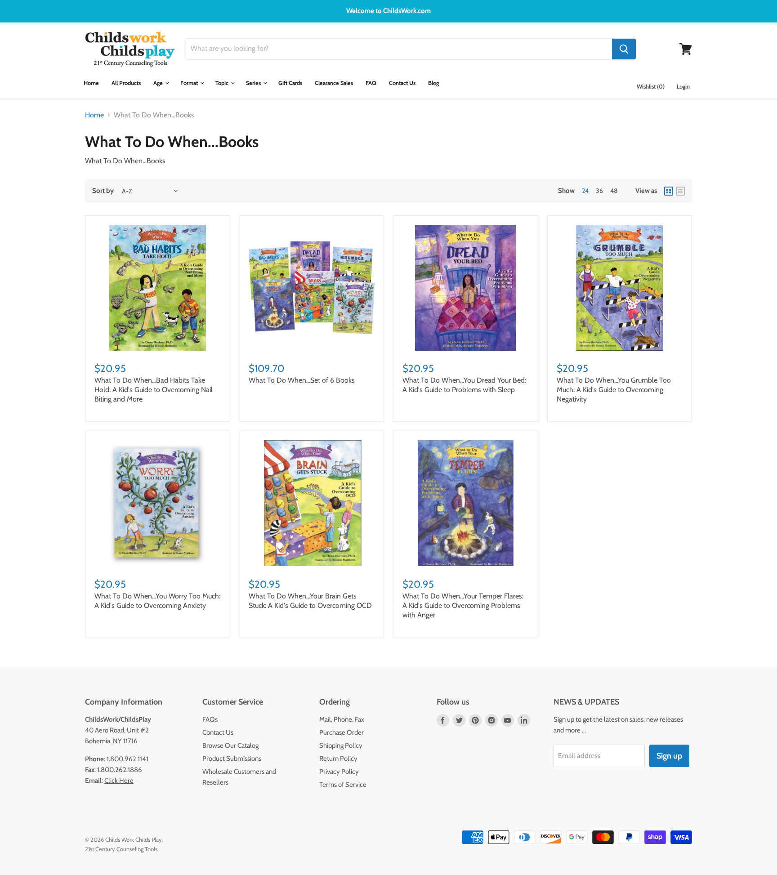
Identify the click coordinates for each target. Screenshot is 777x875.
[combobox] (399, 49)
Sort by (103, 191)
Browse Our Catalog (230, 745)
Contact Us (402, 83)
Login (683, 86)
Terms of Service (342, 785)
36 (599, 191)
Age (158, 83)
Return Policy (338, 758)
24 (585, 191)
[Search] (624, 49)
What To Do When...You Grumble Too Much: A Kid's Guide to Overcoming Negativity (614, 389)
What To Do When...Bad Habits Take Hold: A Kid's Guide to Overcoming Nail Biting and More (153, 389)
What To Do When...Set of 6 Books (302, 380)
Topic (222, 83)
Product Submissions (231, 758)
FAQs (210, 719)
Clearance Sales (334, 83)
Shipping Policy (340, 745)
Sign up (669, 756)
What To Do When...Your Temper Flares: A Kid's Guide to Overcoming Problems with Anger (462, 605)
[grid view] (668, 191)
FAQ (371, 83)
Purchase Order (341, 732)
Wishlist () (651, 86)
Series (254, 83)
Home (91, 83)
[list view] (680, 191)
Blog (433, 83)
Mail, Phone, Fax (341, 719)
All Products (126, 83)
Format (189, 83)
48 (613, 191)
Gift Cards (290, 83)
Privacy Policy (339, 772)
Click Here (119, 781)
